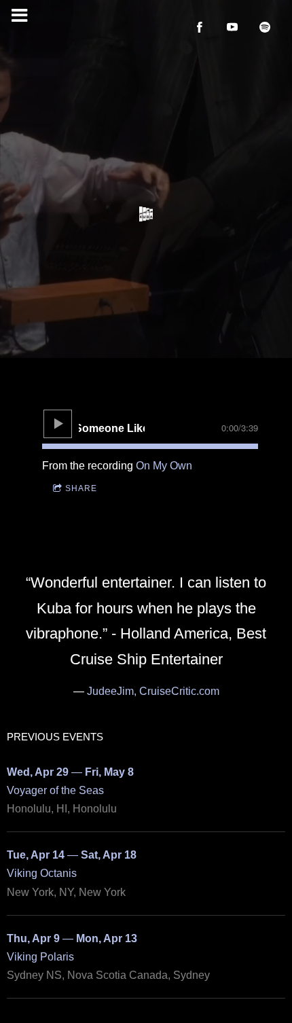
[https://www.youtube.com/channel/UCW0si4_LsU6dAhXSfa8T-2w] (232, 27)
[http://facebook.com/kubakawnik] (199, 27)
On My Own (164, 465)
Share (81, 488)
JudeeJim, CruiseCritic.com (153, 691)
